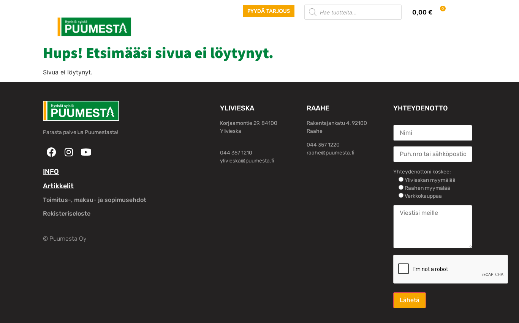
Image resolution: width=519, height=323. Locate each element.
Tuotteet (155, 30)
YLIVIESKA (237, 108)
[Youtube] (85, 152)
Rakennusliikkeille (301, 30)
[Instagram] (68, 152)
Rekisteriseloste (66, 213)
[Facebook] (51, 152)
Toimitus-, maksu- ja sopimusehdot (94, 199)
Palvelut (191, 30)
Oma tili (400, 30)
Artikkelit (58, 186)
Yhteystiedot (358, 30)
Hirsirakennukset (238, 30)
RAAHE (318, 108)
